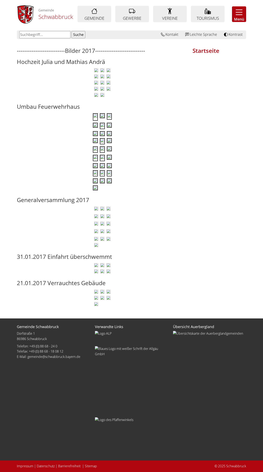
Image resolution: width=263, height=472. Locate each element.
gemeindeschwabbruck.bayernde (54, 356)
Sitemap (91, 466)
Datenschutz (46, 466)
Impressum (25, 466)
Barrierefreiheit (69, 466)
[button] (239, 14)
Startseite (206, 50)
